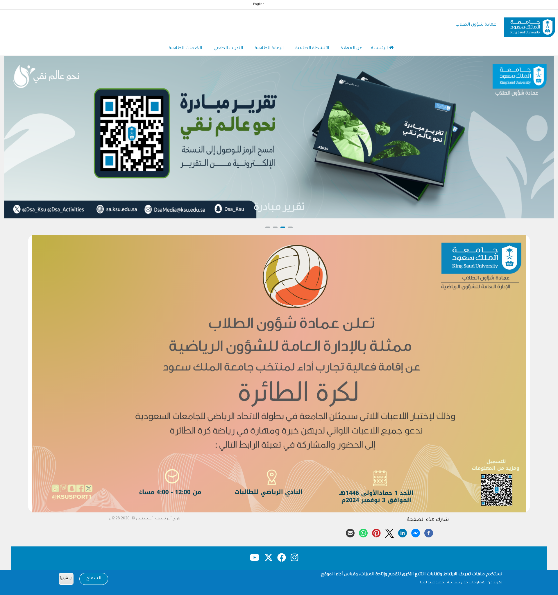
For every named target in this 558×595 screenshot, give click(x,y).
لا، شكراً (66, 579)
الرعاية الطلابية (269, 48)
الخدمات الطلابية (185, 48)
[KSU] (529, 25)
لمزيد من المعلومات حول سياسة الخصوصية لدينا (461, 583)
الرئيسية (380, 48)
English (258, 4)
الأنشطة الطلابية (312, 48)
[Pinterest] (376, 532)
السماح (93, 578)
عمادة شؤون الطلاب (475, 24)
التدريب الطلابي (228, 48)
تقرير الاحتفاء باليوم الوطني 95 (279, 208)
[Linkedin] (402, 532)
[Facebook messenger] (415, 532)
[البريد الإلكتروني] (350, 532)
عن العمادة (351, 48)
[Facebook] (428, 532)
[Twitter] (389, 532)
